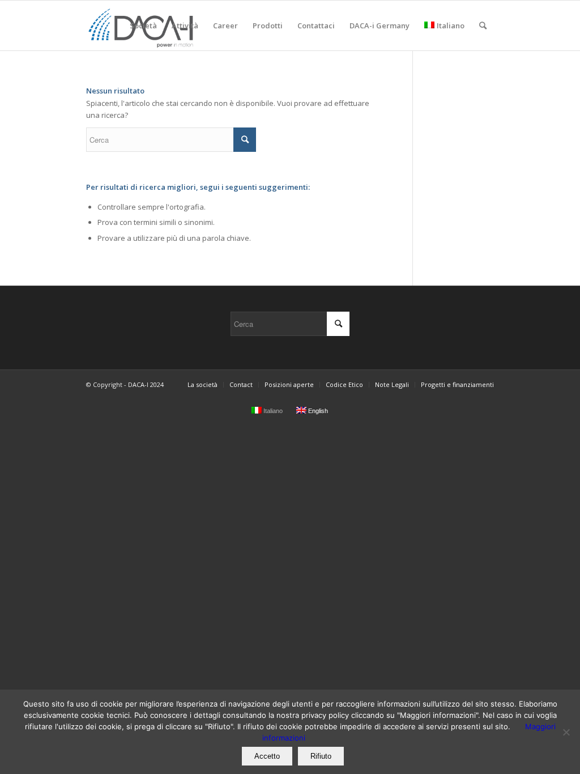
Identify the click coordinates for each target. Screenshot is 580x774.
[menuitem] (143, 25)
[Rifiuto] (566, 732)
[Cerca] (483, 25)
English (317, 410)
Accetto (267, 756)
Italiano (450, 25)
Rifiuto (320, 756)
